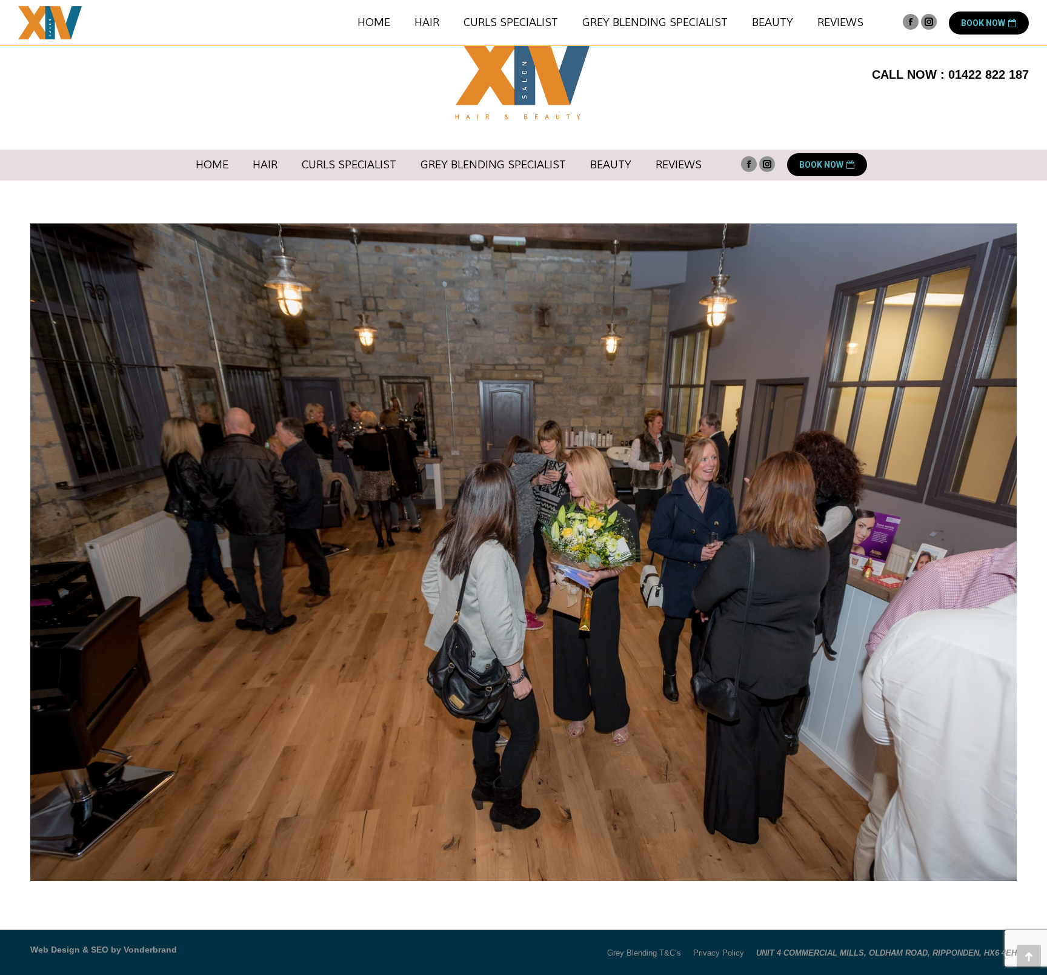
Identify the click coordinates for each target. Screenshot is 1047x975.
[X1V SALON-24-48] (523, 552)
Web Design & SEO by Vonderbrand (103, 949)
